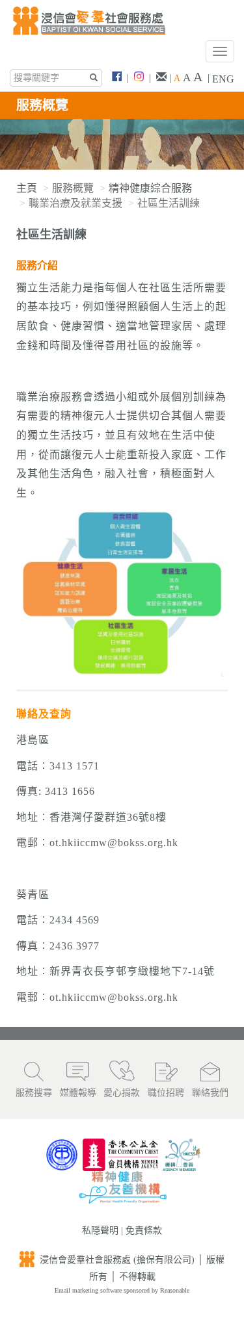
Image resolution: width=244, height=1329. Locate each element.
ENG (223, 78)
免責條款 (144, 1230)
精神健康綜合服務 (150, 188)
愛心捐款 (121, 1093)
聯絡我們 (210, 1093)
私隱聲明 (100, 1230)
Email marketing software (89, 1290)
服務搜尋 (34, 1093)
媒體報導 (78, 1093)
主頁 (26, 188)
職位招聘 (166, 1093)
